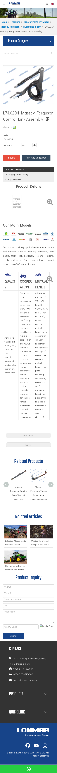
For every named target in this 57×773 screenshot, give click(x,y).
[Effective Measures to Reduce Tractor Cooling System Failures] (15, 531)
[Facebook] (27, 746)
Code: (5, 135)
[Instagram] (45, 746)
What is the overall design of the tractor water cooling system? (40, 543)
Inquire (11, 157)
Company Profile (13, 179)
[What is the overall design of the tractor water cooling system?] (41, 531)
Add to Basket (38, 157)
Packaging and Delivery (16, 174)
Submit (13, 635)
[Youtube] (36, 746)
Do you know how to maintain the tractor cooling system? (15, 568)
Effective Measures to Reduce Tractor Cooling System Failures (15, 543)
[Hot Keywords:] (51, 53)
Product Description (14, 169)
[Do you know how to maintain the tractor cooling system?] (15, 557)
